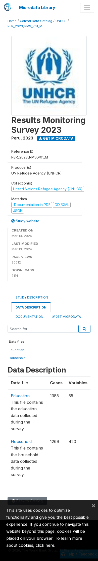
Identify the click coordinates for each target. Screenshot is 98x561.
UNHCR (61, 21)
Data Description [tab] (31, 307)
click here (45, 545)
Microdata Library (37, 7)
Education (16, 350)
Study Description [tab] (32, 297)
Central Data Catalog (36, 21)
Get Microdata (58, 138)
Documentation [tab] (29, 316)
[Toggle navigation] (87, 8)
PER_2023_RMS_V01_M (25, 26)
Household (17, 358)
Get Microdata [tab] (68, 316)
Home (12, 21)
